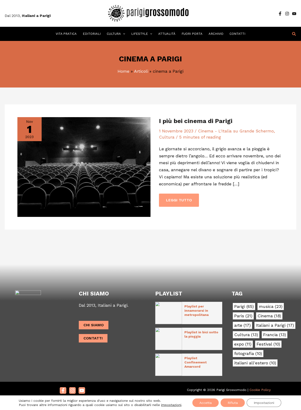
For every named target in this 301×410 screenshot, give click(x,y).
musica (270, 306)
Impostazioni (264, 403)
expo (242, 344)
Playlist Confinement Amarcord (195, 362)
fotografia (248, 353)
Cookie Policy (260, 390)
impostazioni (171, 405)
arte (242, 325)
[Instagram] (287, 14)
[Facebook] (280, 14)
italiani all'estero (255, 363)
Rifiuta (233, 403)
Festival (268, 344)
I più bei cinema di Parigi (195, 120)
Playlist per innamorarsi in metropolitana (196, 310)
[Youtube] (82, 390)
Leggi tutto (179, 198)
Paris (243, 316)
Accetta (205, 403)
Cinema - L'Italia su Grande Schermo (236, 130)
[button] (123, 34)
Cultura (166, 137)
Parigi (244, 306)
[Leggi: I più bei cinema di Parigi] (83, 166)
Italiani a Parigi (275, 325)
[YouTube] (294, 14)
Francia (274, 335)
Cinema (269, 316)
